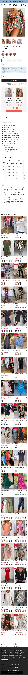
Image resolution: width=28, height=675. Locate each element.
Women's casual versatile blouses (19, 303)
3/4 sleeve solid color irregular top (6, 373)
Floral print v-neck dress (19, 350)
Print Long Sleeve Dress (19, 560)
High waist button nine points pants (19, 513)
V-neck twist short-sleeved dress (19, 373)
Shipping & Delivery (7, 207)
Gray (14, 54)
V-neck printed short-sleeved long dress (19, 537)
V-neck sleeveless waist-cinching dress (19, 443)
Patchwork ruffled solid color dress (6, 420)
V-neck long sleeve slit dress (6, 303)
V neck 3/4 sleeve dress (19, 420)
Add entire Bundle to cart (14, 111)
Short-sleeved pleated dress (6, 350)
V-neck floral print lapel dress (6, 467)
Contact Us (4, 211)
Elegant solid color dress (19, 327)
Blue (10, 54)
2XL (4, 64)
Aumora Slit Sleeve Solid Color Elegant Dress (6, 256)
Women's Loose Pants (6, 513)
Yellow (6, 54)
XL (19, 60)
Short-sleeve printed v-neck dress (6, 233)
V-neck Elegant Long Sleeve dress (6, 583)
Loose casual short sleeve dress (6, 607)
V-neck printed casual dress (19, 397)
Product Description (7, 118)
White (2, 54)
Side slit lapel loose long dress (6, 327)
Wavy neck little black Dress (6, 630)
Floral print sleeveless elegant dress (6, 280)
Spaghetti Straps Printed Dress (19, 490)
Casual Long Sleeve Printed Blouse (19, 280)
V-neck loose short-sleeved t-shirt (19, 630)
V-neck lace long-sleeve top (19, 583)
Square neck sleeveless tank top (6, 537)
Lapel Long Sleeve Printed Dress (19, 607)
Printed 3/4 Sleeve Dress (19, 256)
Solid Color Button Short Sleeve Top (6, 560)
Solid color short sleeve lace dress (6, 397)
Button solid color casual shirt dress (19, 467)
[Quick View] (12, 234)
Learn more (4, 659)
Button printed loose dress (6, 443)
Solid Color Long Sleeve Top (19, 233)
